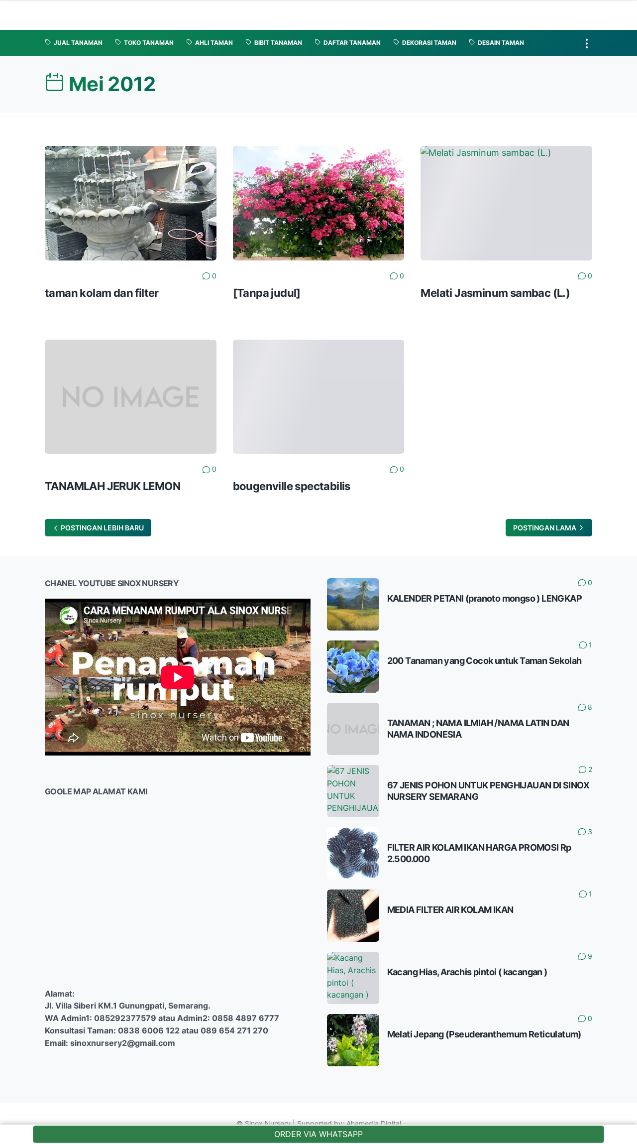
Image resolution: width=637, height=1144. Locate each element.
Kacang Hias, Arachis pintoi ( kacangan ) (467, 972)
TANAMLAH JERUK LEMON (112, 486)
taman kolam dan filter (102, 292)
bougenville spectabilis (291, 486)
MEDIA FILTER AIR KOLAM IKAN (450, 909)
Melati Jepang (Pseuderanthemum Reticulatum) (484, 1034)
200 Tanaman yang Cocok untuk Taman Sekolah (484, 660)
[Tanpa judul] (267, 292)
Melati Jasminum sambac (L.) (495, 292)
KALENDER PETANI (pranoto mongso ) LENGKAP (484, 598)
